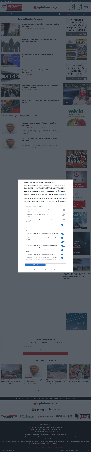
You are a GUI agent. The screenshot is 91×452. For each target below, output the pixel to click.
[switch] (63, 210)
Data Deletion (37, 269)
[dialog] (45, 226)
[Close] (70, 182)
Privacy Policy (53, 269)
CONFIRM (35, 264)
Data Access (45, 269)
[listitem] (45, 206)
